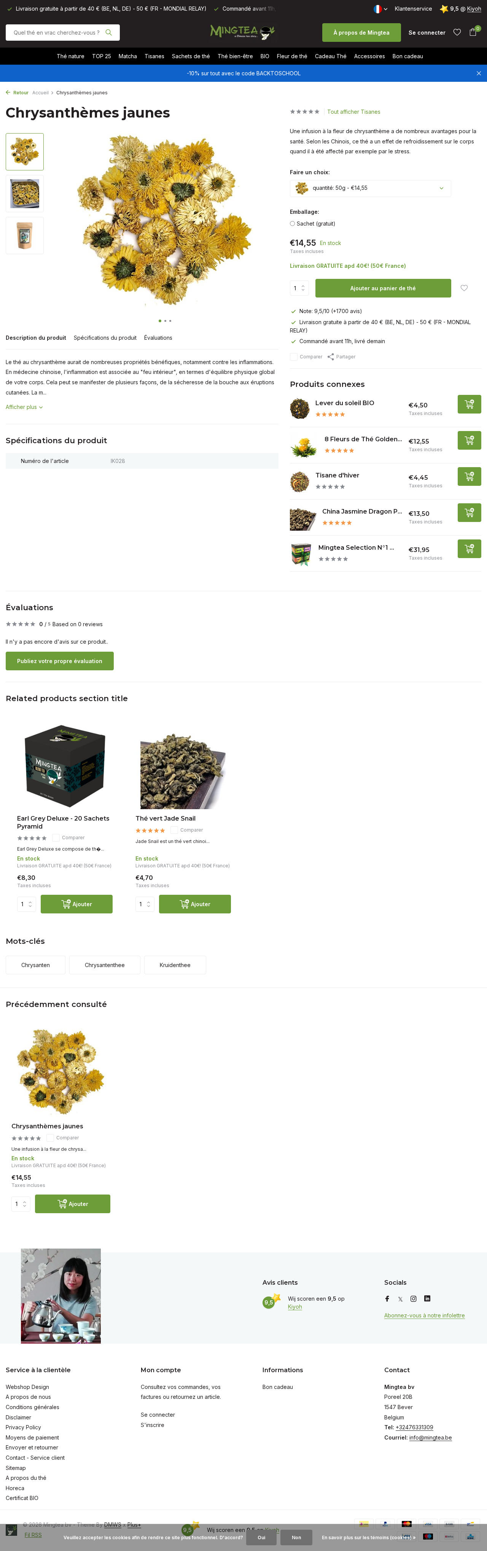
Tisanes (154, 56)
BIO (265, 56)
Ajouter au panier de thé (383, 288)
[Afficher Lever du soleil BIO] (300, 409)
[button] (160, 321)
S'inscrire (152, 1425)
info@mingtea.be (430, 1437)
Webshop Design (27, 1387)
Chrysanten (35, 965)
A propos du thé (26, 1478)
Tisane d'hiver (337, 475)
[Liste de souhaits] (457, 32)
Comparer (311, 357)
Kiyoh (474, 8)
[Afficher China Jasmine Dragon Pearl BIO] (303, 517)
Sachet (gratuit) (316, 223)
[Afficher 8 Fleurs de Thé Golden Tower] (304, 445)
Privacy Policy (23, 1427)
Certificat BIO (22, 1498)
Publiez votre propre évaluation (59, 661)
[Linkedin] (427, 1299)
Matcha (128, 56)
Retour (20, 92)
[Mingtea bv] (243, 32)
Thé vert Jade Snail (165, 818)
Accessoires (369, 56)
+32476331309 (414, 1427)
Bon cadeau (408, 56)
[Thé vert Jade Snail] (183, 766)
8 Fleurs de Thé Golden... (363, 439)
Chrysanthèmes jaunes (47, 1126)
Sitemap (16, 1468)
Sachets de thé (191, 56)
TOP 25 (101, 56)
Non (296, 1537)
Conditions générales (32, 1407)
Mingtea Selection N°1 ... (356, 547)
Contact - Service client (35, 1457)
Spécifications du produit (105, 337)
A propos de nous (28, 1397)
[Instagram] (414, 1299)
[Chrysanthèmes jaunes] (60, 1072)
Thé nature (70, 56)
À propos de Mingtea (362, 32)
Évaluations (158, 337)
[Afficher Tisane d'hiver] (300, 481)
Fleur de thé (292, 56)
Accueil (40, 92)
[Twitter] (400, 1299)
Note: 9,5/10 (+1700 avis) (330, 311)
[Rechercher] (108, 32)
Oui (261, 1537)
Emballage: (304, 211)
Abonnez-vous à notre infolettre (424, 1315)
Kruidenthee (175, 965)
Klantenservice (413, 8)
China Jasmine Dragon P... (362, 511)
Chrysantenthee (105, 965)
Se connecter (158, 1414)
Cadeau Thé (331, 56)
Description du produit (36, 337)
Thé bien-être (235, 56)
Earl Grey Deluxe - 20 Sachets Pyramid (63, 822)
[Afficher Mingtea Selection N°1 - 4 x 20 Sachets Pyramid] (301, 553)
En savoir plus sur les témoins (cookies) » (369, 1537)
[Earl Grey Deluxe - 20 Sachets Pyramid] (65, 766)
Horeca (15, 1488)
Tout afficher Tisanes (353, 111)
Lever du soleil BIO (344, 403)
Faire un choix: (310, 172)
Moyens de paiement (32, 1437)
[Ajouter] (469, 404)
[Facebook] (387, 1299)
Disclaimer (18, 1417)
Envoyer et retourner (32, 1447)
